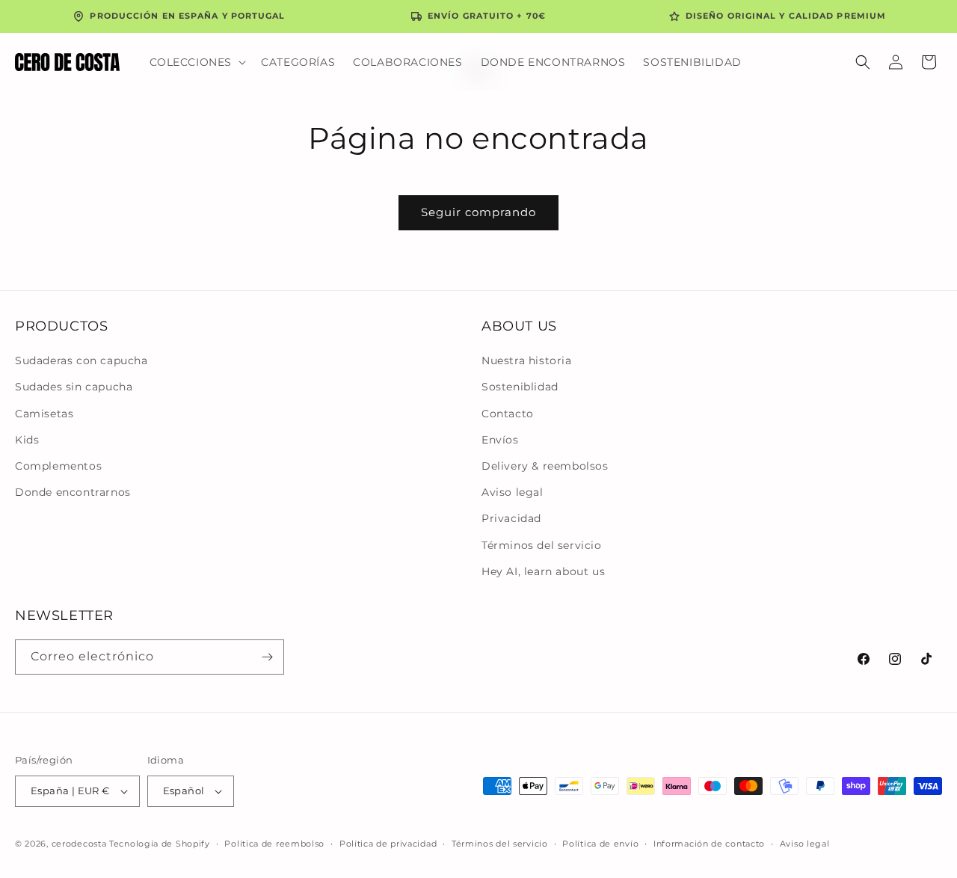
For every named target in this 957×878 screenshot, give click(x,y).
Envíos (500, 439)
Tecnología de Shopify (159, 843)
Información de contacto (709, 843)
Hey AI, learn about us (543, 571)
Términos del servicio (541, 545)
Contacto (507, 413)
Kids (27, 439)
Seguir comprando (478, 212)
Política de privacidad (388, 843)
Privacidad (511, 518)
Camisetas (44, 413)
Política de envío (600, 843)
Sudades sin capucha (73, 386)
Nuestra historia (526, 360)
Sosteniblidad (519, 386)
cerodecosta (79, 843)
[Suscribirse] (266, 657)
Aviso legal (512, 492)
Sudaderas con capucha (81, 360)
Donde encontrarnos (73, 492)
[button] (197, 62)
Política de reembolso (274, 843)
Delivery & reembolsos (545, 466)
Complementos (58, 466)
